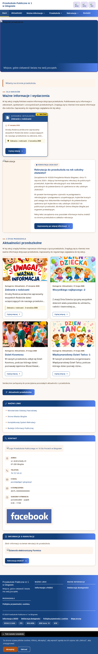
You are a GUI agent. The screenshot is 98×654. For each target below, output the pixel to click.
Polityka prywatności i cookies (55, 618)
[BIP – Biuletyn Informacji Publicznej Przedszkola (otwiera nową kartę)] (92, 5)
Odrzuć (24, 649)
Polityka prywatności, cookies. (16, 604)
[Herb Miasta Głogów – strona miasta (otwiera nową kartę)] (84, 5)
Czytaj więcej (14, 151)
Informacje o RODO (44, 587)
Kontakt (86, 13)
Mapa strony (76, 618)
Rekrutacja (71, 13)
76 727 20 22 (16, 473)
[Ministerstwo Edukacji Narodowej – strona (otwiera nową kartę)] (76, 5)
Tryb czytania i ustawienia (13, 634)
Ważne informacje (35, 13)
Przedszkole (54, 13)
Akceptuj (10, 649)
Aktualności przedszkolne (20, 392)
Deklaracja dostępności (78, 587)
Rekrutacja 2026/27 (15, 561)
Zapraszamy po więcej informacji (52, 226)
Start (4, 13)
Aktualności (16, 13)
